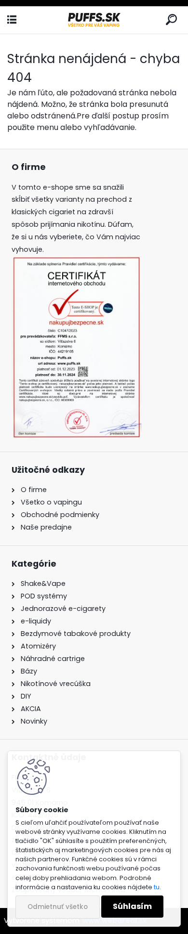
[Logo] (94, 20)
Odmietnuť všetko (57, 906)
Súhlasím (132, 906)
